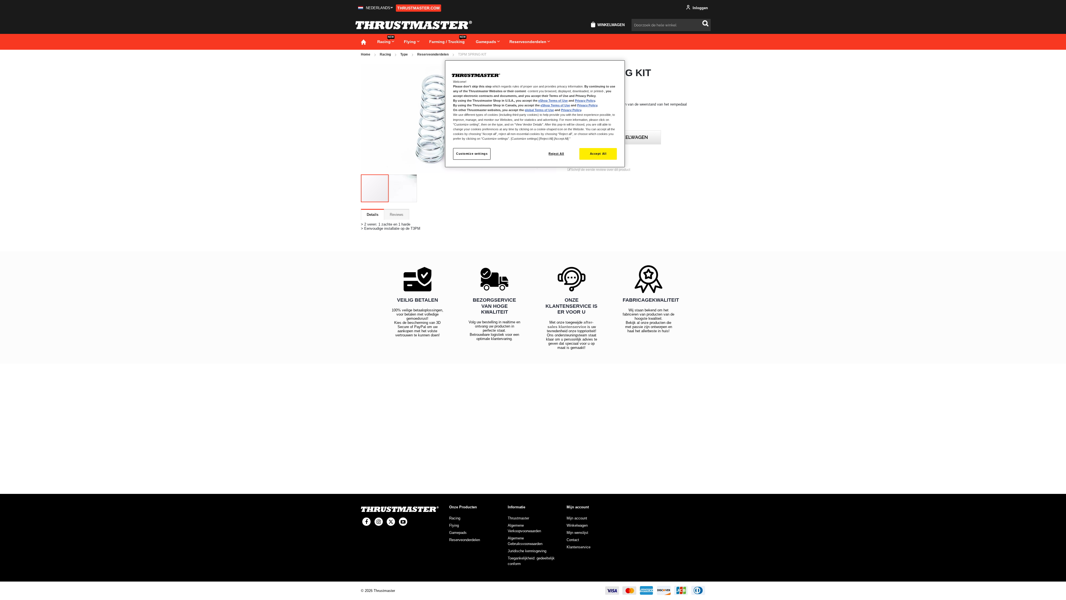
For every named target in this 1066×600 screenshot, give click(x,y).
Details (372, 214)
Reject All (556, 153)
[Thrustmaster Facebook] (366, 522)
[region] (535, 114)
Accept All (598, 153)
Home (365, 54)
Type (404, 54)
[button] (375, 8)
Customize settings (471, 153)
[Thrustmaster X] (391, 522)
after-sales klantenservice (570, 324)
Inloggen (700, 8)
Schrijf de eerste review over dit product (600, 170)
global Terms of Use (539, 110)
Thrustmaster (518, 518)
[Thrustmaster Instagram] (378, 522)
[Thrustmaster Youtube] (403, 522)
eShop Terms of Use (553, 100)
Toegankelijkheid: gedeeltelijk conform (531, 561)
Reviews (396, 214)
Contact (573, 540)
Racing (385, 54)
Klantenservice (578, 547)
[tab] (372, 214)
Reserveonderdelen (433, 54)
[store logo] (413, 25)
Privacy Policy (585, 100)
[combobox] (671, 25)
